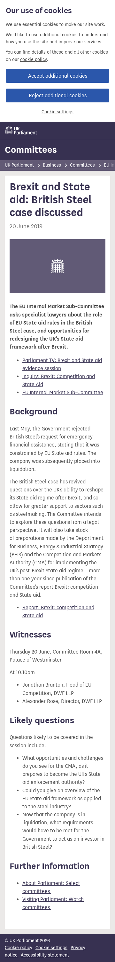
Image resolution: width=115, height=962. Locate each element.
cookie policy (33, 59)
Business (52, 165)
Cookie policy (18, 947)
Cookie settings (57, 112)
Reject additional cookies (58, 95)
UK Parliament (19, 165)
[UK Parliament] (21, 130)
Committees (31, 149)
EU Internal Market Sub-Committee (62, 392)
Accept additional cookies (57, 76)
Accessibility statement (45, 955)
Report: (31, 607)
